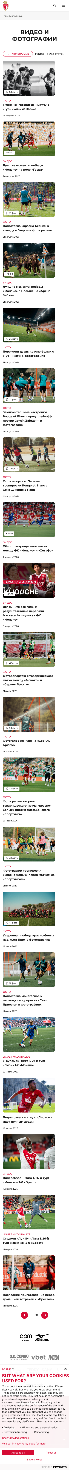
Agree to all (18, 1452)
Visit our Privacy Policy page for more (23, 1443)
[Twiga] (53, 1357)
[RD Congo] (19, 1357)
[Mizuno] (42, 1337)
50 (36, 1315)
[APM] (26, 1337)
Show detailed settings (15, 1438)
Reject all (51, 1452)
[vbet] (38, 1357)
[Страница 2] (44, 1315)
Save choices (34, 1459)
